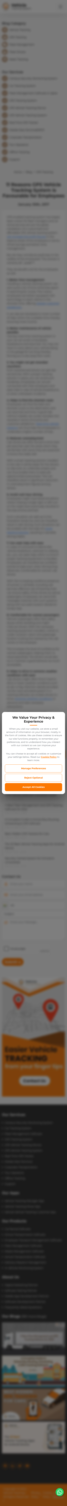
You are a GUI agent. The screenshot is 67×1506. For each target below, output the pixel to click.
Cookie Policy (49, 757)
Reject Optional (33, 777)
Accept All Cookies (33, 787)
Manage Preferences (33, 768)
